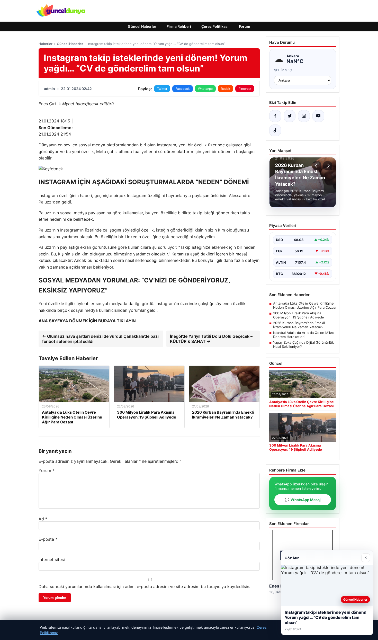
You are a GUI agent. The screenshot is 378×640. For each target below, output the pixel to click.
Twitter (162, 89)
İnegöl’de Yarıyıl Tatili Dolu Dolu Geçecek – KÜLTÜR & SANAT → (211, 339)
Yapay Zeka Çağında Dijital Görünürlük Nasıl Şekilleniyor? (303, 344)
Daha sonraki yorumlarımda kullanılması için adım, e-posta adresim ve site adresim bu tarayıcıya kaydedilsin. (144, 586)
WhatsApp (205, 89)
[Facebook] (275, 116)
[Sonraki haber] (327, 165)
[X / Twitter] (289, 116)
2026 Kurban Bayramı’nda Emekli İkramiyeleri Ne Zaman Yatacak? (299, 325)
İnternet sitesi (52, 559)
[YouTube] (318, 116)
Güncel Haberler (142, 26)
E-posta (48, 539)
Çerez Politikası (215, 26)
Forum (244, 26)
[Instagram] (304, 116)
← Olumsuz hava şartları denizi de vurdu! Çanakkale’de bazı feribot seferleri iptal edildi (100, 339)
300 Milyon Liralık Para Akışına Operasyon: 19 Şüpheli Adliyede (298, 315)
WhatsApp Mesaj (303, 499)
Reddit (225, 89)
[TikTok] (275, 130)
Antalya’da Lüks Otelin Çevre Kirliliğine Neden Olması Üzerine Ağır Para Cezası (304, 305)
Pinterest (244, 89)
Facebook (182, 89)
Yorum (47, 470)
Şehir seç (283, 70)
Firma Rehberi (179, 26)
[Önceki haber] (316, 165)
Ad (43, 518)
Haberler (45, 44)
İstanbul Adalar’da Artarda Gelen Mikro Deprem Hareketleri (303, 335)
